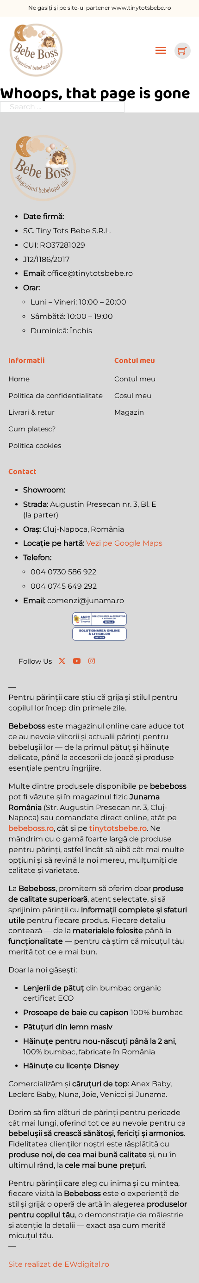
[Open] (160, 50)
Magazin (129, 412)
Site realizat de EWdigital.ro (58, 1264)
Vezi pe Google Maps (124, 543)
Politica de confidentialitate (55, 395)
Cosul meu (132, 395)
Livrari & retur (31, 412)
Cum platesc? (32, 428)
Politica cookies (34, 445)
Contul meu (134, 378)
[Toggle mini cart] (182, 50)
